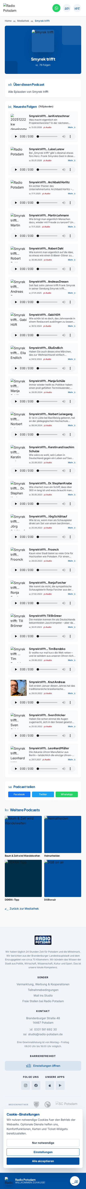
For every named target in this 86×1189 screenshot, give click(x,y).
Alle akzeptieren (43, 1161)
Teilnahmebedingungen (43, 990)
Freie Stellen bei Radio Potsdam (43, 1001)
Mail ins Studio (43, 995)
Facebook (19, 794)
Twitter (43, 794)
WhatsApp (67, 794)
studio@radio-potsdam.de (43, 1034)
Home (8, 20)
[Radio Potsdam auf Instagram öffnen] (25, 1085)
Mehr (71, 127)
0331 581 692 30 (43, 1029)
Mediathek (23, 20)
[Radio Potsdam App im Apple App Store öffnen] (49, 1085)
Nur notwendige (43, 1142)
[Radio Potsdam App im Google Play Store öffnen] (60, 1085)
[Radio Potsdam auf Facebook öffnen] (36, 1085)
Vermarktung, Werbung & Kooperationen (43, 984)
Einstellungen (43, 1152)
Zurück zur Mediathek (22, 909)
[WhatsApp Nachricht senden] (56, 8)
